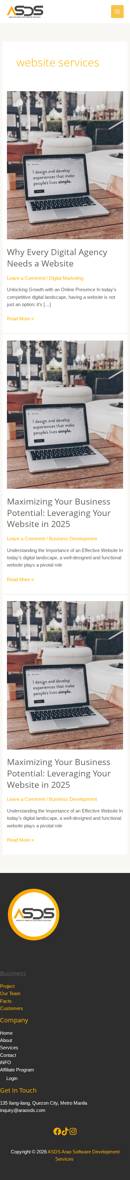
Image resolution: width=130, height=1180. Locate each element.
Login (11, 1078)
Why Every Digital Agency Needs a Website (57, 257)
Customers (11, 1008)
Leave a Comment (26, 278)
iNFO (5, 1062)
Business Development (73, 538)
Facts (6, 1001)
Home (6, 1033)
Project (7, 986)
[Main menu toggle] (117, 11)
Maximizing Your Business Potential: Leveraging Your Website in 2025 (59, 512)
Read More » (20, 318)
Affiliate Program (17, 1069)
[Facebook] (57, 1131)
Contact (8, 1055)
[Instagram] (73, 1131)
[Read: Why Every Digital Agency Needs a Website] (65, 164)
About (6, 1040)
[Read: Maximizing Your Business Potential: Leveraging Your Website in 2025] (65, 414)
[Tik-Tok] (65, 1131)
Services (9, 1047)
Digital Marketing (66, 278)
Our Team (10, 993)
